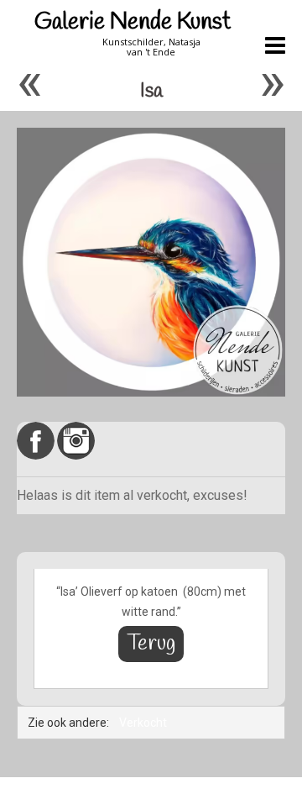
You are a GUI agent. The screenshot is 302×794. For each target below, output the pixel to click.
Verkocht (143, 722)
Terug (151, 644)
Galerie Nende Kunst (132, 22)
